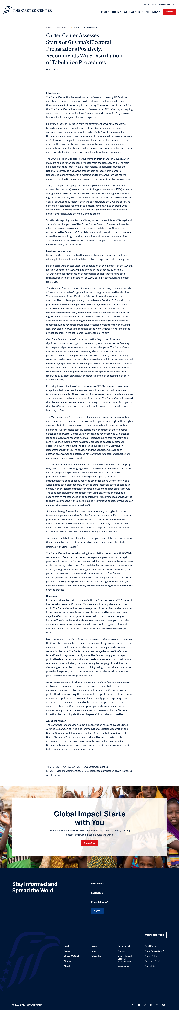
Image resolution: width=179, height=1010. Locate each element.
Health (115, 12)
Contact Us (150, 966)
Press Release (62, 27)
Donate (169, 11)
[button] (174, 5)
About (155, 12)
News (153, 5)
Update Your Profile (154, 935)
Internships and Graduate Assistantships (125, 959)
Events (146, 5)
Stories (145, 12)
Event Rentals (151, 946)
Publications (164, 5)
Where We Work (132, 12)
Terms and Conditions (154, 961)
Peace (104, 12)
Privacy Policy (151, 956)
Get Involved (124, 946)
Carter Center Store (154, 951)
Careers (121, 951)
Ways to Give (123, 966)
